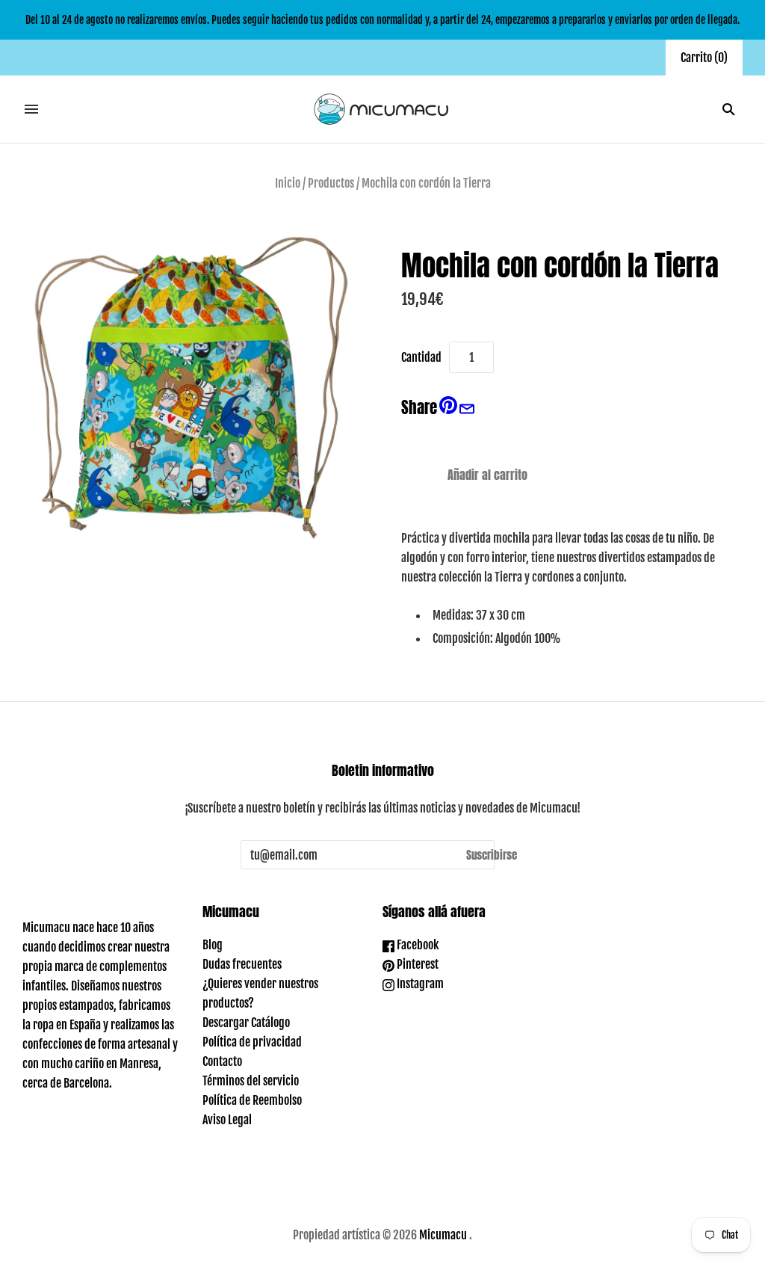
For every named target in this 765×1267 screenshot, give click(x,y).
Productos (331, 183)
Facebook (416, 944)
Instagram (419, 983)
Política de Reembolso (252, 1100)
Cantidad (421, 357)
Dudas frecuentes (242, 964)
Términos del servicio (250, 1080)
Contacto (222, 1061)
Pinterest (416, 964)
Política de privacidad (252, 1042)
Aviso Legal (227, 1119)
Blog (212, 944)
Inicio (287, 183)
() (704, 57)
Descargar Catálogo (246, 1022)
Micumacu (443, 1234)
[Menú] (31, 109)
